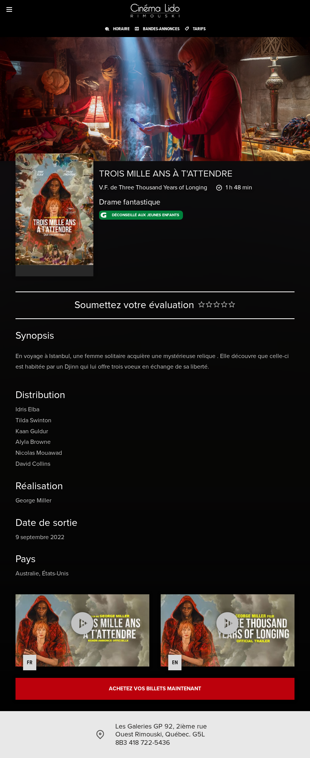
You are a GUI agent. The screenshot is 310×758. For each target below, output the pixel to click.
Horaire (121, 28)
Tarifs (199, 28)
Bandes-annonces (161, 28)
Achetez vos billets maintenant (155, 689)
